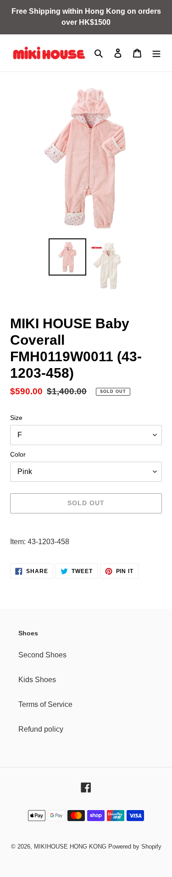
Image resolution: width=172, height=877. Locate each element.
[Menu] (156, 53)
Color (18, 454)
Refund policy (40, 729)
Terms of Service (45, 704)
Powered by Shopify (134, 846)
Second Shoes (42, 655)
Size (16, 417)
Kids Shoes (37, 680)
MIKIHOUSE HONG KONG (70, 846)
